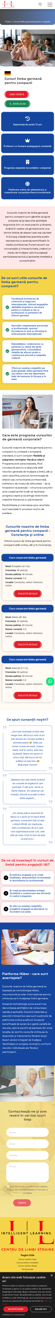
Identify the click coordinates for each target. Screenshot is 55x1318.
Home (8, 22)
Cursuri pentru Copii (27, 1259)
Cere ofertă (16, 94)
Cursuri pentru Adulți (27, 1266)
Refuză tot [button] (41, 1309)
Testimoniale (27, 1269)
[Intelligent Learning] (8, 4)
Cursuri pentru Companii (27, 1262)
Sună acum (19, 104)
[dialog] (27, 1295)
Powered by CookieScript (13, 1315)
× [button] (51, 1275)
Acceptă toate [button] (15, 1309)
